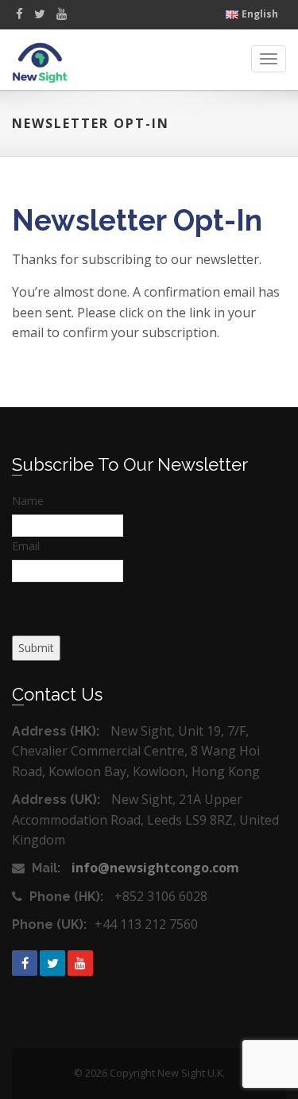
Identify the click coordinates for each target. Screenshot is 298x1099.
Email (26, 545)
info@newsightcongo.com (155, 867)
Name (28, 500)
